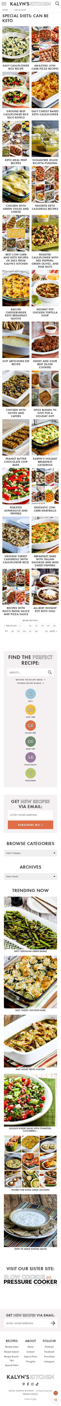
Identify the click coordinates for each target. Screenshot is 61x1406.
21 (30, 631)
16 (54, 625)
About (31, 1346)
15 (48, 625)
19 (18, 631)
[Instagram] (32, 1384)
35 (46, 631)
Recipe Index (11, 1346)
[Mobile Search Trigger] (58, 4)
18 (12, 631)
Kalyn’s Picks (30, 1356)
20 (24, 631)
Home (5, 10)
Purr (34, 1399)
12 (30, 625)
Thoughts (30, 1361)
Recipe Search (11, 1351)
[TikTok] (37, 1384)
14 (42, 625)
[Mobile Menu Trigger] (2, 4)
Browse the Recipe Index (29, 680)
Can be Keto (20, 10)
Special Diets (11, 1365)
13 (36, 625)
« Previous (10, 625)
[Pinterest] (24, 1384)
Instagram (49, 1361)
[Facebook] (28, 1384)
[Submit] (50, 672)
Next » (53, 631)
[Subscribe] (53, 1323)
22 (36, 631)
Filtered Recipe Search (29, 683)
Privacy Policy (30, 1394)
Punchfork (49, 1356)
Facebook (49, 1351)
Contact (30, 1351)
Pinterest (49, 1346)
